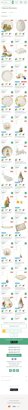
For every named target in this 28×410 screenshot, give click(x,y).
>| (16, 335)
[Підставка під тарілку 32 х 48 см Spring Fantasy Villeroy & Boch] (21, 227)
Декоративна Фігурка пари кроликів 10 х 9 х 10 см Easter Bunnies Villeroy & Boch (7, 187)
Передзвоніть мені (14, 355)
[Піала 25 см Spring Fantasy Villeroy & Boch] (7, 127)
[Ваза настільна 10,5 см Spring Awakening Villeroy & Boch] (7, 303)
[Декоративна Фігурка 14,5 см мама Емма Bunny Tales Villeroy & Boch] (21, 177)
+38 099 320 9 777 (14, 352)
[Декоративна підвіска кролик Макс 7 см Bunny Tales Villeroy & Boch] (7, 278)
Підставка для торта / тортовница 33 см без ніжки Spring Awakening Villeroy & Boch (20, 112)
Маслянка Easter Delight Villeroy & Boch (20, 61)
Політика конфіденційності (14, 402)
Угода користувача (14, 400)
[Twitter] (10, 370)
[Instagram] (17, 370)
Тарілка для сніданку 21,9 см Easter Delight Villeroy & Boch (7, 86)
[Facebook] (14, 370)
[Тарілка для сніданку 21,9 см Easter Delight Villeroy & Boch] (7, 76)
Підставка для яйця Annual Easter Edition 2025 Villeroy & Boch (6, 61)
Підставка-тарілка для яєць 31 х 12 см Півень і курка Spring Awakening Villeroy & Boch (6, 238)
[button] (12, 12)
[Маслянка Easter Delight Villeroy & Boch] (21, 51)
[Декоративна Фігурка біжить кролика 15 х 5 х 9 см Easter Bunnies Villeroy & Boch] (21, 152)
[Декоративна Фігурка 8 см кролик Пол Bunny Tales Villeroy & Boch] (7, 202)
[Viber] (13, 359)
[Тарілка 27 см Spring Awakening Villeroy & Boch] (7, 101)
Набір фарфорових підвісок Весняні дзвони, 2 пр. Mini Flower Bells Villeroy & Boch (20, 212)
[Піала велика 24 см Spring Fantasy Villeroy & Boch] (7, 152)
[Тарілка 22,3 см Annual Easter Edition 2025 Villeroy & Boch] (7, 26)
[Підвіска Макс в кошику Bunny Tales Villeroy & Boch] (21, 127)
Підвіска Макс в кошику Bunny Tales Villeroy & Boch (20, 137)
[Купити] (12, 42)
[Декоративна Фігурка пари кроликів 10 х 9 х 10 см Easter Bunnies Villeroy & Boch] (7, 177)
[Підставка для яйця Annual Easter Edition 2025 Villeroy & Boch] (7, 51)
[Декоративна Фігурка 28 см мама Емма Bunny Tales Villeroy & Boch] (21, 303)
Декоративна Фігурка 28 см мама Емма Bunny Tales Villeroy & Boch (20, 313)
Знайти (12, 2)
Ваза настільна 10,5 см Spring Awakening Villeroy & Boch (7, 313)
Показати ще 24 (14, 326)
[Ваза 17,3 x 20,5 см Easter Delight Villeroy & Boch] (21, 26)
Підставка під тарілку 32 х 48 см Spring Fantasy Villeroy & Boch (20, 238)
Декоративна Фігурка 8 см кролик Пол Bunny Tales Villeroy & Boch (6, 212)
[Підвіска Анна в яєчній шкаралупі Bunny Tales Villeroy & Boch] (21, 252)
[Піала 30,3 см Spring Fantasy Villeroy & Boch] (7, 252)
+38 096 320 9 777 (14, 347)
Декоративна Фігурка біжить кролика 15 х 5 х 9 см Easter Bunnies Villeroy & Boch (20, 162)
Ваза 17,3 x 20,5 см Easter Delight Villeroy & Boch (20, 36)
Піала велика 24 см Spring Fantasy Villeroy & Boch (6, 162)
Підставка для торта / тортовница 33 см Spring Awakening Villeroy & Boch (20, 288)
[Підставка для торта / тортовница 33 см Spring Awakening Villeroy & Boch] (21, 278)
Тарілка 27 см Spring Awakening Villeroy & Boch (6, 111)
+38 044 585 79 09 (14, 350)
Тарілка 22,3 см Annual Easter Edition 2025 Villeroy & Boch (6, 36)
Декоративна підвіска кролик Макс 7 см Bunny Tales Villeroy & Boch (6, 288)
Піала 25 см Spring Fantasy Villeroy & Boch (6, 137)
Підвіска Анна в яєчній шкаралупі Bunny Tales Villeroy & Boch (19, 263)
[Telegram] (15, 359)
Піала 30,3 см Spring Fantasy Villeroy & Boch (7, 263)
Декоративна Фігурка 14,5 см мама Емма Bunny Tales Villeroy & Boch (20, 187)
